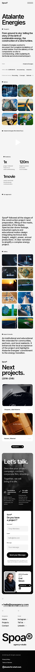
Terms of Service (7, 662)
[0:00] (17, 142)
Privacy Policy (6, 659)
